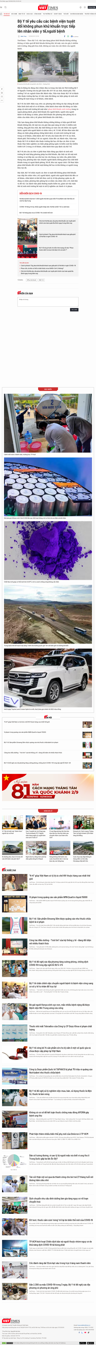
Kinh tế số (21, 14)
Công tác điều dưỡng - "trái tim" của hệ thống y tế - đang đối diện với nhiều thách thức (33, 753)
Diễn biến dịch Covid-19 (31, 193)
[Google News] (74, 36)
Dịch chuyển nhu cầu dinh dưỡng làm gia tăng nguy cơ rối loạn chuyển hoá (58, 1200)
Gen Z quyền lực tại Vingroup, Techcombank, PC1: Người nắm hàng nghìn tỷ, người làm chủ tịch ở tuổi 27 (35, 834)
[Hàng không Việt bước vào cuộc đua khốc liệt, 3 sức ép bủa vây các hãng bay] (59, 848)
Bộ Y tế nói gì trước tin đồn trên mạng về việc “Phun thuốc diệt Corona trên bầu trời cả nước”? (56, 249)
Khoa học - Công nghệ (34, 14)
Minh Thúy (23, 36)
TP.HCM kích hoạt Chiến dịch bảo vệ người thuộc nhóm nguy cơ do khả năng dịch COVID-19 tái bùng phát (60, 1243)
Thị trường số (47, 14)
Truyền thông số (90, 14)
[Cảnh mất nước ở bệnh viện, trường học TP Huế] (48, 423)
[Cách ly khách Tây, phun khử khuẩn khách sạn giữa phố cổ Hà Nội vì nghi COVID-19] (27, 238)
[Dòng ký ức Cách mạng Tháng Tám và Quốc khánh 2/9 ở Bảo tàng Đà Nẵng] (83, 822)
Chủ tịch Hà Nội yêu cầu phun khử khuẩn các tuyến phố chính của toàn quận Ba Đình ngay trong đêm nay (57, 222)
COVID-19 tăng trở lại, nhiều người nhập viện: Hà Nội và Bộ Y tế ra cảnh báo (44, 207)
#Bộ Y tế (41, 280)
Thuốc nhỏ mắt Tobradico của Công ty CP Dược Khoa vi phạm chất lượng (60, 1028)
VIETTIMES (48, 7)
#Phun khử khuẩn (31, 280)
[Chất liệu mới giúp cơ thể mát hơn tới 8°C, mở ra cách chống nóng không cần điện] (48, 550)
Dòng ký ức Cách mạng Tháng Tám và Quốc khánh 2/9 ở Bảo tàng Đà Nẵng (83, 833)
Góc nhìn (14, 14)
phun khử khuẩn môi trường (59, 109)
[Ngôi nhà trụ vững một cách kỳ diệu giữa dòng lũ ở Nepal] (36, 848)
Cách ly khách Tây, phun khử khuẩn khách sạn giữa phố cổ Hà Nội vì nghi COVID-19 (57, 235)
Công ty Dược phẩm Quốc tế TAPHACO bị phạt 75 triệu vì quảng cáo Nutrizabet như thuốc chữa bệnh (61, 1071)
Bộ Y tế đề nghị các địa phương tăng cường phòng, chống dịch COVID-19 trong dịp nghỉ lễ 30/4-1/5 (37, 763)
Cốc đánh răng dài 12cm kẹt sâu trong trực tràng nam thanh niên (60, 1263)
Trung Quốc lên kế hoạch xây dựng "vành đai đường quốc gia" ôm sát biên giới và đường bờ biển (36, 646)
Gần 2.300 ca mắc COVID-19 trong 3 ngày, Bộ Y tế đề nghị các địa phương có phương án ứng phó (59, 1286)
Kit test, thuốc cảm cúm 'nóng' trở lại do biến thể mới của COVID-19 (61, 1219)
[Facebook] (64, 36)
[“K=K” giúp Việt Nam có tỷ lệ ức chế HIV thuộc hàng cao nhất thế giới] (87, 724)
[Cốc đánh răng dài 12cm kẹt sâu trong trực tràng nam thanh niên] (14, 1269)
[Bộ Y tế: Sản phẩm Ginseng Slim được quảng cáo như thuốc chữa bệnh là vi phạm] (87, 745)
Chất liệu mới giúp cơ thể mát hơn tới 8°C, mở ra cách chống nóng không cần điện (31, 582)
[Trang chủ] (1, 14)
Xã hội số (7, 14)
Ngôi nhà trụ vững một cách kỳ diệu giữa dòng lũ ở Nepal (36, 858)
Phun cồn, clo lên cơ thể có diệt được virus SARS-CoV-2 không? (42, 268)
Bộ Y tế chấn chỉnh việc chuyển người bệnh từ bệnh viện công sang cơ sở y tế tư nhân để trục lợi (61, 985)
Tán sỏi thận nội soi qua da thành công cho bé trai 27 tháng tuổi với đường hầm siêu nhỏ (61, 1178)
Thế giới (65, 14)
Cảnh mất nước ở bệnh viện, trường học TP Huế (20, 454)
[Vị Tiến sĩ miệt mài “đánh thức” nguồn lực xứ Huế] (12, 822)
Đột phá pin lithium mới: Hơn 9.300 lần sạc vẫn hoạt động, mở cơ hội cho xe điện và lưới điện (35, 518)
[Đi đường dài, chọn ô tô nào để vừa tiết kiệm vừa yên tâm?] (12, 848)
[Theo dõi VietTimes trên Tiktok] (88, 1332)
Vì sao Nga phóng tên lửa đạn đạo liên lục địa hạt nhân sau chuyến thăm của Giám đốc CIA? (59, 834)
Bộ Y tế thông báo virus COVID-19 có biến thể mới (36, 213)
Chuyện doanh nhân (76, 14)
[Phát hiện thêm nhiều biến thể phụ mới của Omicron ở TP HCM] (14, 1140)
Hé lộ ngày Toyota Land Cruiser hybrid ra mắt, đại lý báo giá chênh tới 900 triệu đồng (32, 709)
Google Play (90, 1343)
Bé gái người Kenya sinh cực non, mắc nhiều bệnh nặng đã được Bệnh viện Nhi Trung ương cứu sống (59, 1006)
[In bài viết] (68, 36)
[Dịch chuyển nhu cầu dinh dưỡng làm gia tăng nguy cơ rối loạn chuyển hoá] (14, 1205)
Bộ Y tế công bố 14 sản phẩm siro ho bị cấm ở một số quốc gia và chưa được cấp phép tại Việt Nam (60, 1049)
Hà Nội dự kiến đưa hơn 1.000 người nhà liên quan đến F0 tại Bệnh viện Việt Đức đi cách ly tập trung (47, 200)
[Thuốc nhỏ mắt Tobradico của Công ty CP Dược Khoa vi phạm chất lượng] (14, 1033)
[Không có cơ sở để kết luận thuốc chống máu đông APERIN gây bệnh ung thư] (14, 1119)
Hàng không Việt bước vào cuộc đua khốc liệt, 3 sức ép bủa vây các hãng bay (58, 859)
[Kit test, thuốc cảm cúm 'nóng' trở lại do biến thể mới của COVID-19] (14, 1226)
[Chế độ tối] (85, 7)
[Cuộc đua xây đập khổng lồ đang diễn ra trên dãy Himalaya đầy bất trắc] (83, 848)
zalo (82, 1332)
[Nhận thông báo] (81, 7)
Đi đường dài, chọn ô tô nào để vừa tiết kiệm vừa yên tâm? (12, 858)
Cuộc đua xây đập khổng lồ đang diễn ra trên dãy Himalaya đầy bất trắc (82, 859)
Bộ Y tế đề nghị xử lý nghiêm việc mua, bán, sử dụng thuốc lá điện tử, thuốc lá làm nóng (60, 1092)
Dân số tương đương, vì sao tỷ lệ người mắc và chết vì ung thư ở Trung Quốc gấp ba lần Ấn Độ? (59, 1157)
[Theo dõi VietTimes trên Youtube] (85, 1332)
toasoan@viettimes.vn (83, 1325)
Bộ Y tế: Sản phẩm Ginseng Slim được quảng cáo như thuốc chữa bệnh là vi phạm (31, 742)
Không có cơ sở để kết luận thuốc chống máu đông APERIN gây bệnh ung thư (59, 1114)
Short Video (58, 14)
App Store (82, 1343)
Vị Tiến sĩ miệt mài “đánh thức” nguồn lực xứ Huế (12, 832)
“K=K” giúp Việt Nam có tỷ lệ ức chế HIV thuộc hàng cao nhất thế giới (27, 722)
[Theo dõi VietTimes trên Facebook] (79, 1332)
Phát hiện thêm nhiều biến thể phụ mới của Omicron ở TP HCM (58, 1133)
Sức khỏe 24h (9, 870)
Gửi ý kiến (74, 309)
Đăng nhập (91, 7)
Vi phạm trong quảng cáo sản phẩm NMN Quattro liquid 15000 (25, 732)
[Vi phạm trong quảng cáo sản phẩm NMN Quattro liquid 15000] (87, 735)
